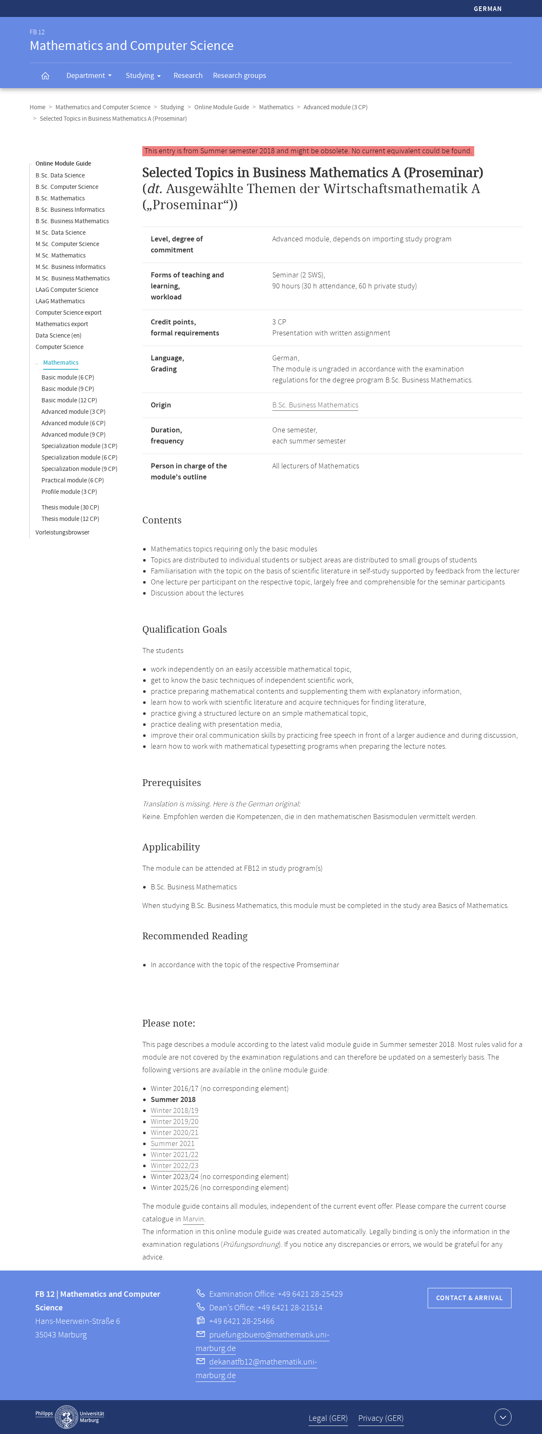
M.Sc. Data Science (61, 233)
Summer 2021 (173, 1144)
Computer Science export (69, 313)
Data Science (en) (59, 336)
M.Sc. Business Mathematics (73, 278)
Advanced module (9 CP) (73, 435)
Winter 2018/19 (175, 1111)
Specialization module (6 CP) (79, 458)
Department (85, 75)
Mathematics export (62, 324)
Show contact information (503, 1417)
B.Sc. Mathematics (60, 198)
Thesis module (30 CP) (70, 508)
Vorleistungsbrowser (62, 533)
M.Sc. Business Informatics (70, 267)
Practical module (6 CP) (72, 480)
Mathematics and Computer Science (102, 107)
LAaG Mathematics (60, 301)
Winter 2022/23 (175, 1166)
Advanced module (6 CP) (73, 423)
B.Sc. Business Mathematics (72, 221)
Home (37, 107)
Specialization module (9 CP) (79, 469)
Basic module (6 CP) (67, 378)
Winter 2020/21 (175, 1133)
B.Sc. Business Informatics (70, 210)
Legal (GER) (328, 1418)
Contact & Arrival (469, 1298)
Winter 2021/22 (175, 1155)
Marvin (193, 1219)
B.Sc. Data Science (60, 176)
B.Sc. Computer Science (67, 187)
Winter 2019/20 (175, 1122)
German (488, 9)
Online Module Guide (221, 107)
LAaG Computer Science (67, 290)
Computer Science (59, 347)
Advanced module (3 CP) (336, 107)
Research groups (239, 75)
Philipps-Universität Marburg (70, 1417)
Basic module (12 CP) (69, 400)
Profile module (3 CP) (69, 492)
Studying (140, 75)
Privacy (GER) (381, 1418)
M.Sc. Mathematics (61, 256)
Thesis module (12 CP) (70, 519)
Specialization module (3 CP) (79, 446)
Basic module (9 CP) (67, 389)
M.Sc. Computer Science (67, 244)
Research (188, 75)
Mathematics (276, 107)
